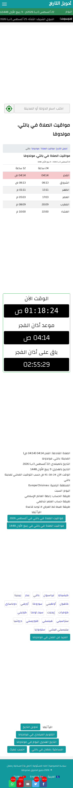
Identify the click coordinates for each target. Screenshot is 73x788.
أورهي (25, 603)
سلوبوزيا (40, 629)
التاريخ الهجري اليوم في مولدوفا (36, 742)
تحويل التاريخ (30, 727)
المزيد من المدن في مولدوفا (50, 637)
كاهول (64, 603)
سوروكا (37, 603)
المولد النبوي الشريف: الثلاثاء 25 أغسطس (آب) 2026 (32, 19)
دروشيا (18, 621)
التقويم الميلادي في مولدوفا (36, 734)
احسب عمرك (17, 749)
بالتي (36, 595)
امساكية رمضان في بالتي (47, 749)
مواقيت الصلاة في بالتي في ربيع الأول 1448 (36, 525)
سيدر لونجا (37, 612)
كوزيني (22, 612)
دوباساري (11, 603)
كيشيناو (63, 595)
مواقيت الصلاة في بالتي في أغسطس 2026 (36, 518)
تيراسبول (48, 595)
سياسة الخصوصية (57, 766)
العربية (51, 776)
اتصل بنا (27, 766)
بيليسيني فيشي (59, 629)
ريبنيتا (17, 595)
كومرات (63, 612)
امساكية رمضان (14, 766)
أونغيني (51, 603)
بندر (27, 595)
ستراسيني (63, 621)
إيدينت (51, 612)
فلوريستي (32, 621)
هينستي (47, 621)
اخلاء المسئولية (40, 766)
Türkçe (18, 776)
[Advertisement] (36, 62)
